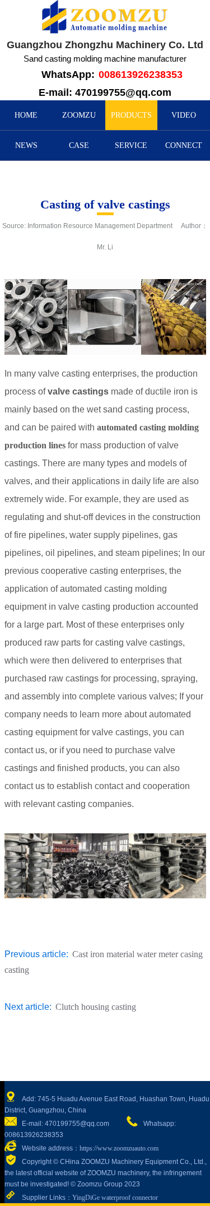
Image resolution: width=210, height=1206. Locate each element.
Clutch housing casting (95, 1007)
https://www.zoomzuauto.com (119, 1148)
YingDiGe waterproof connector (115, 1198)
